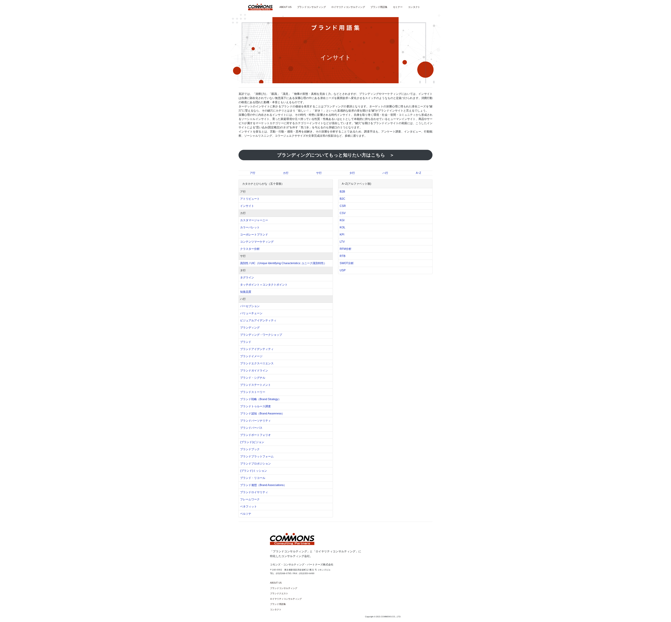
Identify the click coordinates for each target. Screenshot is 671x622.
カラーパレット (250, 227)
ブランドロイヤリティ (254, 492)
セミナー (398, 7)
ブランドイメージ (251, 356)
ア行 (252, 172)
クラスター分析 (250, 248)
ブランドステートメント (255, 384)
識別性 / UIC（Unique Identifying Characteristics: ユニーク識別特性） (283, 263)
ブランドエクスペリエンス (257, 363)
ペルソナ (245, 513)
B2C (342, 198)
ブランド (245, 341)
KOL (342, 227)
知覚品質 (245, 291)
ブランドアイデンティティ (257, 349)
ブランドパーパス (251, 427)
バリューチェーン (251, 313)
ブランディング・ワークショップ (261, 334)
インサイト (247, 205)
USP (343, 270)
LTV (342, 241)
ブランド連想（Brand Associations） (263, 485)
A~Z (418, 172)
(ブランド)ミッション (253, 470)
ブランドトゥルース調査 (255, 406)
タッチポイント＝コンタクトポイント (264, 284)
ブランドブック (250, 449)
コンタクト (414, 7)
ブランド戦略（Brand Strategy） (260, 399)
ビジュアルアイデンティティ (258, 320)
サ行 (319, 172)
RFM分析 (345, 248)
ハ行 (385, 172)
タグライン (247, 277)
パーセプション (250, 306)
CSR (343, 205)
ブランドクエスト (279, 593)
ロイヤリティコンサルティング (348, 7)
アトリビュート (250, 198)
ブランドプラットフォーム (257, 456)
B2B (342, 191)
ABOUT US (285, 7)
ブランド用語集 (378, 7)
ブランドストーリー (252, 392)
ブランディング (250, 327)
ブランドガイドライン (254, 370)
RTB (342, 256)
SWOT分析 (347, 263)
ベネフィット (248, 506)
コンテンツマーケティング (257, 241)
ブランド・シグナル (252, 377)
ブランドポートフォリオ (255, 434)
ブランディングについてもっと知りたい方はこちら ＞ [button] (335, 155)
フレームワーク (250, 499)
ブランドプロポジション (255, 463)
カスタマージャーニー (254, 220)
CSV (343, 213)
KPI (342, 234)
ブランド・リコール (252, 477)
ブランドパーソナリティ (255, 420)
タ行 (352, 172)
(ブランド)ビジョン (252, 442)
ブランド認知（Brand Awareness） (262, 413)
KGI (342, 220)
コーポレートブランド (254, 234)
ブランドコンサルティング (311, 7)
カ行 (285, 172)
